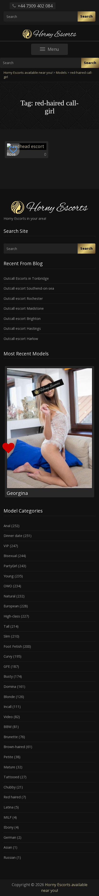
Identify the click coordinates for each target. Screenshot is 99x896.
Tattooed (11, 777)
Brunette (11, 736)
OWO (8, 586)
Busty (8, 676)
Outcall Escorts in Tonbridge (26, 278)
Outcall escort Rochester (23, 298)
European (11, 606)
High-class (12, 616)
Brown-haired (14, 746)
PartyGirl (10, 566)
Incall (8, 706)
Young (9, 576)
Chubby (10, 787)
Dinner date (13, 535)
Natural (9, 596)
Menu (57, 50)
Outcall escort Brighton (22, 318)
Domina (10, 686)
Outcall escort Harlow (21, 338)
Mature (9, 767)
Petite (8, 757)
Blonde (9, 696)
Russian (10, 857)
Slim (7, 636)
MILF (8, 817)
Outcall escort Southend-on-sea (29, 288)
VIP (6, 545)
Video (8, 716)
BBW (8, 726)
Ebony (8, 827)
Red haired (12, 797)
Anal (7, 525)
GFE (7, 666)
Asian (8, 847)
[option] (49, 431)
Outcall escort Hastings (22, 328)
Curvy (8, 656)
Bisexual (10, 555)
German (10, 837)
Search (86, 16)
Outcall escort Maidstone (24, 308)
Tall (6, 626)
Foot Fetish (13, 646)
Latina (8, 807)
